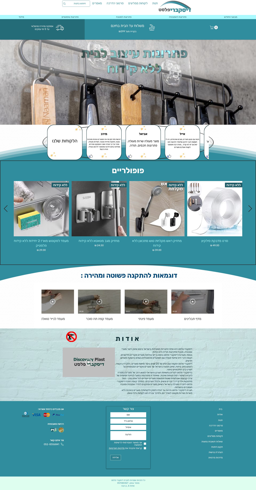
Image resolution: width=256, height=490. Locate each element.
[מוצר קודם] (250, 208)
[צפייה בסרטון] (192, 301)
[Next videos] (37, 301)
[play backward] (45, 142)
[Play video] (88, 362)
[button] (214, 27)
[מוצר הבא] (5, 208)
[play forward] (211, 142)
